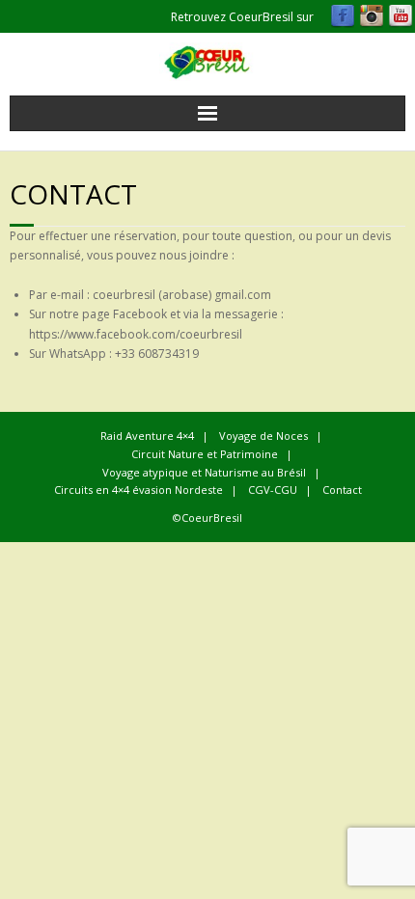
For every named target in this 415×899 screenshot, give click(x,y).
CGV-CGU (272, 489)
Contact (342, 489)
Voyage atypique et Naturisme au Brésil (204, 472)
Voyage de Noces (263, 435)
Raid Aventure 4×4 (147, 435)
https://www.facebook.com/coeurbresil (135, 334)
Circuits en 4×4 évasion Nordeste (138, 489)
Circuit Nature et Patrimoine (204, 454)
